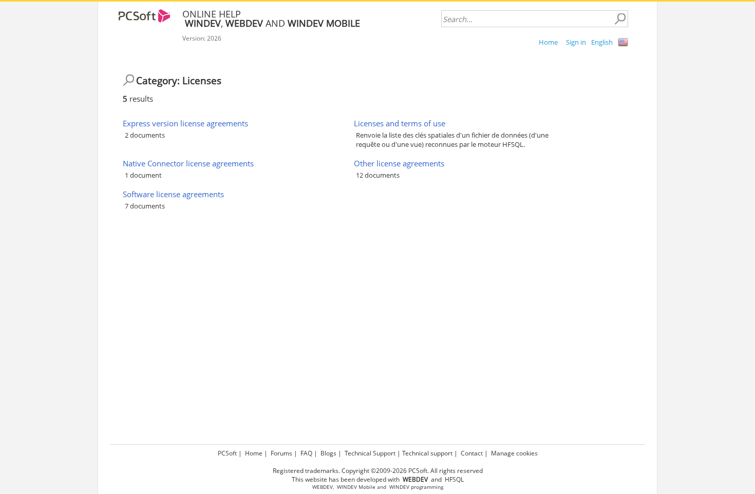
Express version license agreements (185, 123)
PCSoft (227, 453)
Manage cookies (514, 453)
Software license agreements (173, 194)
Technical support (427, 453)
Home (548, 42)
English (602, 42)
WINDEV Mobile (356, 487)
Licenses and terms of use (399, 123)
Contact (472, 453)
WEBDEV (322, 487)
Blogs (328, 453)
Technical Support (370, 453)
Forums (281, 453)
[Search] (620, 19)
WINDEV (399, 487)
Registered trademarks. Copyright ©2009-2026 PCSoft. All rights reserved (378, 470)
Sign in (576, 42)
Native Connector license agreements (188, 163)
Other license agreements (399, 163)
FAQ (306, 453)
